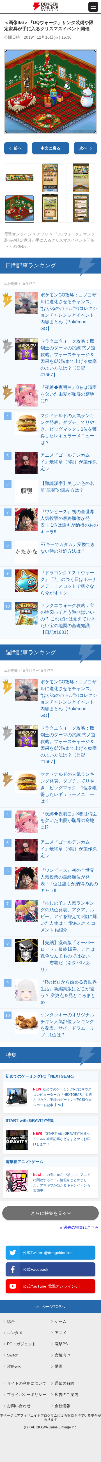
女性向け (62, 1355)
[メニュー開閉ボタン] (93, 7)
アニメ (60, 1332)
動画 (59, 1366)
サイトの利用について (26, 1383)
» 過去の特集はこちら (79, 1227)
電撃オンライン (18, 234)
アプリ (43, 234)
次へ (83, 148)
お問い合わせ (19, 1405)
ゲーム (60, 1321)
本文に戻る (50, 148)
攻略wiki (14, 1366)
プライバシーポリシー (26, 1394)
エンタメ (15, 1332)
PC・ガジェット (21, 1344)
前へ (18, 148)
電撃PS (61, 1344)
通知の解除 (64, 1383)
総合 (11, 1321)
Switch (13, 1355)
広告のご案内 (66, 1394)
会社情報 (62, 1405)
